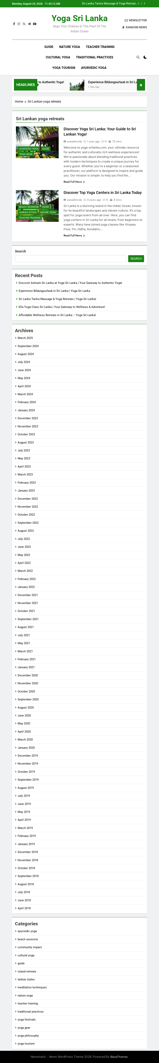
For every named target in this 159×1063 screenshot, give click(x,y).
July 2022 (24, 539)
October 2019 (26, 771)
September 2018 (28, 876)
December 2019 (28, 755)
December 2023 (28, 418)
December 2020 (28, 675)
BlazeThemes (119, 1056)
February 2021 (27, 659)
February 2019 (27, 836)
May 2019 (24, 812)
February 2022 (27, 579)
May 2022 (24, 555)
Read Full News (73, 182)
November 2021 (28, 603)
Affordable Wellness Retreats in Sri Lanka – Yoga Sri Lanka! (57, 315)
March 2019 (25, 828)
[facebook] (14, 24)
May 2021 (24, 643)
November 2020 (28, 683)
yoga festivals (27, 1019)
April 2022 (24, 563)
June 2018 (24, 900)
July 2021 (24, 635)
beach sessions (29, 207)
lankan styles (27, 212)
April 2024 (24, 386)
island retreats (27, 971)
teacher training (100, 47)
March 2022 (25, 571)
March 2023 (25, 474)
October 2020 (26, 691)
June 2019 (24, 804)
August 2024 (26, 354)
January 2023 (26, 490)
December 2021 (28, 595)
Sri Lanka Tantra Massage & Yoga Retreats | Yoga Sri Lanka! (109, 3)
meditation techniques (32, 987)
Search (20, 251)
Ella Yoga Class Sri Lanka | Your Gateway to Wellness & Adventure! (62, 307)
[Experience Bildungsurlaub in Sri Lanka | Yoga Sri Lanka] (69, 87)
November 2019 (28, 763)
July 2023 (24, 450)
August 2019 (26, 788)
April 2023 (24, 466)
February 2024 (27, 402)
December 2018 (28, 852)
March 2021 (25, 651)
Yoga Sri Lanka (80, 18)
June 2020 (24, 715)
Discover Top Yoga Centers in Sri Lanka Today (103, 192)
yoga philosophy (28, 1035)
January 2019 (26, 844)
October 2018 (26, 868)
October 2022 (26, 514)
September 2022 (28, 523)
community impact (30, 947)
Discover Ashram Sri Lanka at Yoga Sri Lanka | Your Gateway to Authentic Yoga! (70, 283)
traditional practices (94, 57)
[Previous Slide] (138, 3)
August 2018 (26, 884)
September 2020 (28, 699)
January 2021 (26, 667)
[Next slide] (144, 3)
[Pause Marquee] (141, 85)
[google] (29, 24)
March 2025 (25, 338)
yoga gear (25, 154)
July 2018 (24, 892)
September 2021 (28, 619)
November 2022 (28, 506)
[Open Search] (138, 57)
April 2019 (24, 820)
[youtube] (35, 24)
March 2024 (25, 394)
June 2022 (24, 547)
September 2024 (28, 346)
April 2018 (24, 908)
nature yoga (69, 47)
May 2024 (24, 378)
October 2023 (26, 434)
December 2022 (28, 498)
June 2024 (24, 370)
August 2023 (26, 442)
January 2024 (26, 410)
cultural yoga (58, 57)
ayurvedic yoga (93, 68)
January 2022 (26, 587)
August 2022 (26, 530)
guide (48, 47)
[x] (24, 24)
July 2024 (24, 362)
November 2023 (28, 426)
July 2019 (24, 796)
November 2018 (28, 860)
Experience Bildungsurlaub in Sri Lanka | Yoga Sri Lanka (119, 82)
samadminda (74, 141)
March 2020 (25, 739)
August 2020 (26, 707)
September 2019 (28, 779)
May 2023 (24, 458)
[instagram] (18, 24)
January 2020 (26, 747)
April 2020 (24, 731)
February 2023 (27, 482)
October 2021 (26, 611)
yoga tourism (63, 68)
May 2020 (24, 723)
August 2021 (26, 627)
